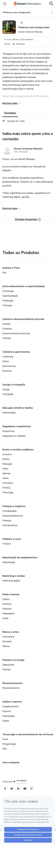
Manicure (7, 608)
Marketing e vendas (13, 576)
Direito (6, 459)
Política (6, 487)
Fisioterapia (8, 716)
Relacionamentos (12, 683)
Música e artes (10, 632)
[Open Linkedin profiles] (18, 789)
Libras (5, 478)
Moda (5, 618)
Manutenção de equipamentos (19, 557)
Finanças (6, 520)
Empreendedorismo (12, 515)
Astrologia (8, 291)
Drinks (5, 361)
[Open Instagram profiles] (31, 789)
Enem (5, 468)
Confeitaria (7, 356)
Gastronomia (9, 366)
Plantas (6, 669)
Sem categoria (10, 762)
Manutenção (8, 562)
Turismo (6, 543)
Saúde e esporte (12, 701)
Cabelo (6, 599)
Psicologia (7, 492)
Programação (9, 744)
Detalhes (10, 113)
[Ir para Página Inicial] (27, 3)
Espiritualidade (10, 296)
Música (6, 646)
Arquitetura (8, 431)
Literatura (7, 483)
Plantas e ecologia (13, 660)
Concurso (7, 454)
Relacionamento (10, 688)
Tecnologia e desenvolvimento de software (27, 734)
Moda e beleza (10, 594)
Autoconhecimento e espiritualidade (23, 286)
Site (4, 748)
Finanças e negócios (13, 506)
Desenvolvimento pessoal (16, 333)
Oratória (6, 338)
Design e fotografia (13, 384)
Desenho (7, 641)
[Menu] (4, 3)
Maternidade (9, 412)
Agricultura (8, 664)
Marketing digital (11, 580)
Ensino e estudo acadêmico (18, 449)
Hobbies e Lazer (11, 539)
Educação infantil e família (17, 408)
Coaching (6, 328)
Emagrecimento (10, 706)
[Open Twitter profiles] (11, 789)
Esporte (6, 711)
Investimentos (9, 525)
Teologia (7, 305)
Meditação (7, 300)
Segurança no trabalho (14, 436)
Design (6, 389)
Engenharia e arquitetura (16, 426)
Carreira (6, 324)
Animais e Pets (11, 268)
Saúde (5, 720)
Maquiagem (8, 613)
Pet (4, 272)
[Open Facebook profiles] (5, 789)
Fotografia (7, 394)
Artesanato (8, 636)
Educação (7, 464)
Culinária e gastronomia (16, 352)
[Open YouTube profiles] (25, 789)
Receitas (7, 371)
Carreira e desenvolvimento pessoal (23, 319)
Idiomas (6, 473)
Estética (6, 604)
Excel (5, 739)
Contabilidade (9, 511)
